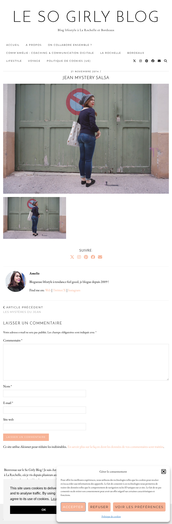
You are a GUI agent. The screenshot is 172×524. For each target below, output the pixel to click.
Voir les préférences (139, 507)
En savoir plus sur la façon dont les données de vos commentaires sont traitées (115, 446)
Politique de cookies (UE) (69, 60)
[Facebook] (153, 61)
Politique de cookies (111, 516)
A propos (34, 44)
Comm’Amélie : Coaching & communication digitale (50, 52)
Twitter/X (59, 290)
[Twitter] (134, 61)
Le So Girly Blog (86, 18)
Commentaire (12, 340)
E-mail (8, 403)
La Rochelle (110, 52)
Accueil (13, 44)
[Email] (159, 61)
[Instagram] (140, 61)
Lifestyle (14, 60)
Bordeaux (135, 52)
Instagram (74, 290)
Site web (8, 419)
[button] (164, 471)
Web (48, 290)
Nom (7, 386)
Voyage (34, 60)
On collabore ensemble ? (70, 44)
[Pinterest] (147, 61)
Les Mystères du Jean (23, 310)
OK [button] (44, 509)
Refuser (99, 507)
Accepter (73, 507)
